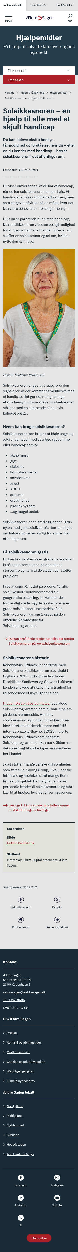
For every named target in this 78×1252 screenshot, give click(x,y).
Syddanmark (16, 1125)
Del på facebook (21, 907)
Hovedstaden (16, 1144)
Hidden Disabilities (20, 843)
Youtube (57, 1205)
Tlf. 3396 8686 (14, 1000)
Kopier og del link (57, 927)
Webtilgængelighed (20, 1071)
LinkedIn (20, 1205)
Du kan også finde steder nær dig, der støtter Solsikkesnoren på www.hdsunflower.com (41, 641)
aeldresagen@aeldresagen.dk (24, 992)
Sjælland (13, 1135)
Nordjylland (15, 1106)
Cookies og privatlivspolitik (26, 1062)
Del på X (57, 907)
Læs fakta (16, 80)
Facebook (21, 1185)
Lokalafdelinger (38, 4)
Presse (12, 1033)
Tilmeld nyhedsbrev (21, 1081)
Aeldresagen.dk (13, 4)
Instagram (57, 1185)
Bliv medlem (39, 1238)
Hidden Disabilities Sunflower (27, 703)
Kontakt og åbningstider (24, 1042)
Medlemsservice (18, 1052)
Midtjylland (15, 1116)
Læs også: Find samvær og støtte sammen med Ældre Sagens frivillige (39, 807)
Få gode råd (17, 70)
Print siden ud (21, 927)
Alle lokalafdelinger (20, 1154)
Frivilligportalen (64, 4)
